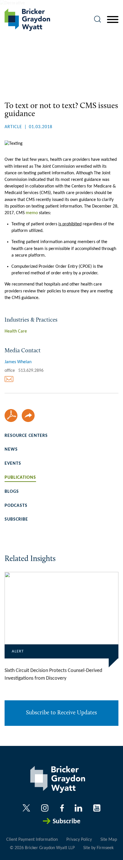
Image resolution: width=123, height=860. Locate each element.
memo (32, 213)
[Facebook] (62, 808)
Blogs (12, 491)
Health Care (16, 331)
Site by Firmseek (98, 848)
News (11, 449)
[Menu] (113, 19)
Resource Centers (26, 435)
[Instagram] (45, 808)
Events (13, 463)
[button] (28, 415)
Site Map (108, 839)
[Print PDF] (11, 415)
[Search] (97, 19)
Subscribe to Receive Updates (61, 713)
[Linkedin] (78, 808)
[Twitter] (26, 808)
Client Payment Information (32, 839)
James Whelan (18, 362)
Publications (20, 477)
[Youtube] (96, 808)
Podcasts (16, 505)
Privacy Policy (79, 839)
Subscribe (16, 519)
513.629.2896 (30, 370)
